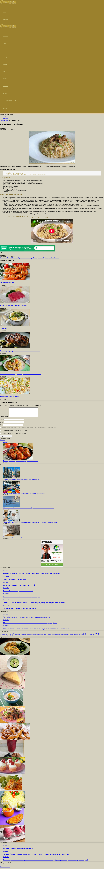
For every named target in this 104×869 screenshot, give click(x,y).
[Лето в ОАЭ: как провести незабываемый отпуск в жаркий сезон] (11, 477)
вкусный (11, 634)
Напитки (5, 86)
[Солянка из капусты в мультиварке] (11, 790)
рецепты (92, 634)
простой (81, 634)
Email (2, 422)
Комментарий (4, 416)
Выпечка (5, 64)
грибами (2, 253)
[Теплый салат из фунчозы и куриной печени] (12, 722)
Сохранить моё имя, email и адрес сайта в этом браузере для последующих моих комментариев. (29, 427)
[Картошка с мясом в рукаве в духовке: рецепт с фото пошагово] (15, 371)
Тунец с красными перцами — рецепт (13, 305)
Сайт (1, 425)
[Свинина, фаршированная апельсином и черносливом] (15, 348)
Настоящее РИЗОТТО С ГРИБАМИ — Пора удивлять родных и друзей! (26, 174)
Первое (5, 43)
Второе (5, 50)
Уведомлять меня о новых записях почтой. (14, 433)
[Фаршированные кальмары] (15, 393)
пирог (53, 634)
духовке (25, 634)
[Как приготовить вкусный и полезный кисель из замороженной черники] (12, 756)
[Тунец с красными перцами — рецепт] (15, 302)
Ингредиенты (10, 172)
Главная (2, 120)
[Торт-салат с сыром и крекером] (12, 807)
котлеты (34, 634)
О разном (5, 93)
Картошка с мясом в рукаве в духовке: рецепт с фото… (20, 374)
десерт (21, 634)
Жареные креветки (7, 282)
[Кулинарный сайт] (8, 3)
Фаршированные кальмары (10, 397)
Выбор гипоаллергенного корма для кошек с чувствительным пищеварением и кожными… (28, 537)
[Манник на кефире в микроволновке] (12, 688)
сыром (12, 636)
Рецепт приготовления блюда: (14, 173)
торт (16, 635)
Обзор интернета (11, 100)
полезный (57, 634)
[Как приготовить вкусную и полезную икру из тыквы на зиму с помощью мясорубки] (12, 824)
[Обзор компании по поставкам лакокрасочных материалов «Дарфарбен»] (11, 492)
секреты (2, 635)
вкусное (2, 634)
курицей (38, 634)
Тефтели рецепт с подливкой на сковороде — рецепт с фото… (20, 461)
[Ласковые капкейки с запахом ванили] (12, 773)
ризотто (7, 253)
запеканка (30, 634)
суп (9, 635)
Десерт (5, 71)
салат (97, 633)
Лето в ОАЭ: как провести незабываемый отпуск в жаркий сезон (21, 479)
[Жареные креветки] (15, 279)
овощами (49, 634)
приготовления (74, 634)
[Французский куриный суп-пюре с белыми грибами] (11, 705)
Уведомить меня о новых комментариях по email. (16, 430)
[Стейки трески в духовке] (15, 654)
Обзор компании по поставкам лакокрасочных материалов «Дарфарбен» (24, 493)
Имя (1, 419)
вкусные (5, 634)
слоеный (6, 635)
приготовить (64, 634)
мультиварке (43, 634)
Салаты (5, 57)
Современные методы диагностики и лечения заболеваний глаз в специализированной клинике (30, 522)
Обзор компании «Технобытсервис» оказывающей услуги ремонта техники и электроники (28, 508)
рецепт (86, 634)
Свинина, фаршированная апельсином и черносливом (20, 351)
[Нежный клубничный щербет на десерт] (12, 841)
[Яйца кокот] (15, 325)
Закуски (5, 78)
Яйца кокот (4, 328)
